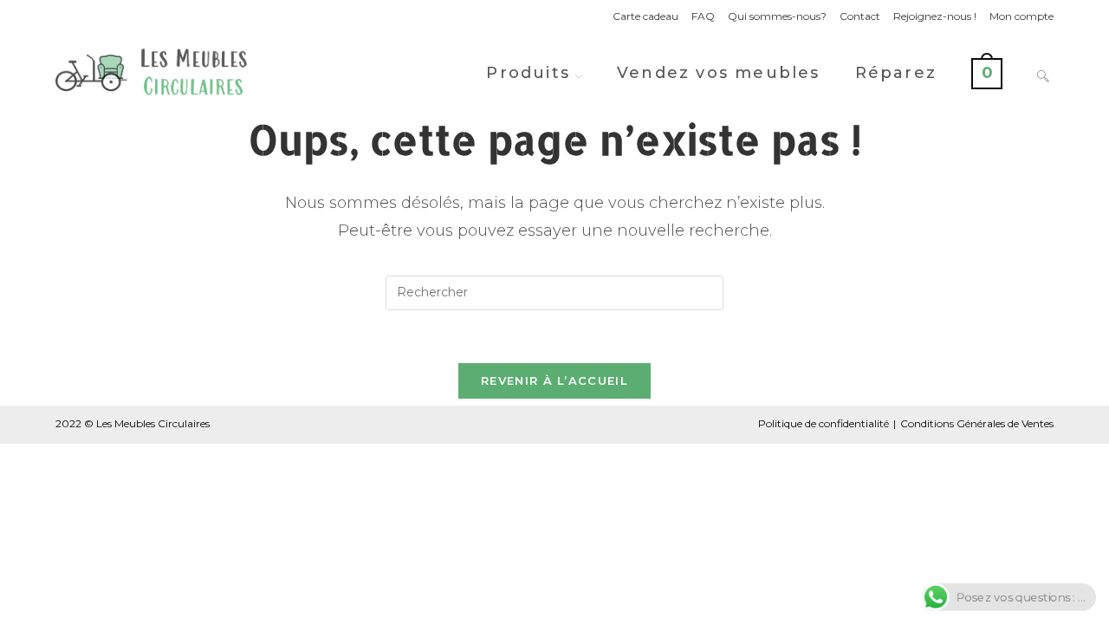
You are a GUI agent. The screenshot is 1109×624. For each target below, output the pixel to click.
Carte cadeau (645, 16)
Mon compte (1021, 16)
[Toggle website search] (1043, 73)
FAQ (703, 16)
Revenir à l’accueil (554, 380)
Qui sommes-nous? (777, 16)
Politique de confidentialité (823, 423)
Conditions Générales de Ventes (977, 423)
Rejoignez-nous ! (934, 16)
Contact (860, 16)
